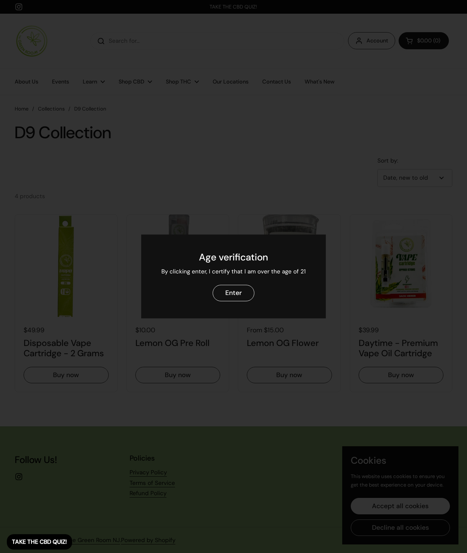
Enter (233, 293)
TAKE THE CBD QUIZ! (39, 541)
